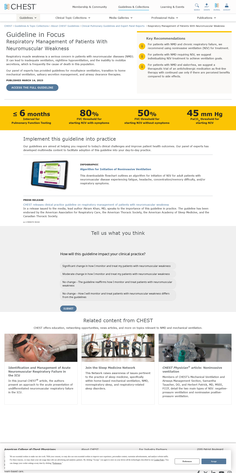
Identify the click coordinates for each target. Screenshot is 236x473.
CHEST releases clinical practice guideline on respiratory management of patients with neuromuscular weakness (96, 204)
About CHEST (90, 449)
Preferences (187, 461)
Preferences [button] (57, 463)
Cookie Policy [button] (159, 460)
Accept (214, 461)
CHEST (8, 26)
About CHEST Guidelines (65, 26)
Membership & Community (89, 6)
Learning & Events (172, 6)
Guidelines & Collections (133, 6)
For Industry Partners (153, 449)
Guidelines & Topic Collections (32, 26)
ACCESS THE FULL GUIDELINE (32, 87)
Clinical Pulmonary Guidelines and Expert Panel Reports (113, 26)
